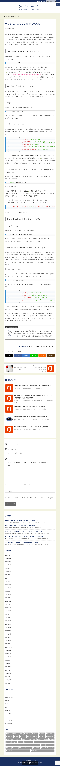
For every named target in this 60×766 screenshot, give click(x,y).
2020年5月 (8, 660)
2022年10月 (8, 604)
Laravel (39, 739)
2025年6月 (8, 561)
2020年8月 (8, 650)
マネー (7, 717)
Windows (7, 710)
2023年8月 (8, 588)
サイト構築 (8, 713)
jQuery (24, 739)
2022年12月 (8, 598)
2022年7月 (8, 607)
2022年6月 (8, 611)
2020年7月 (8, 653)
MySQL (7, 700)
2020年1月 (8, 673)
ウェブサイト (8, 491)
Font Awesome (50, 736)
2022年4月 (8, 617)
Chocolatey (27, 733)
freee (8, 739)
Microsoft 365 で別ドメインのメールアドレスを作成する (31, 427)
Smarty (30, 744)
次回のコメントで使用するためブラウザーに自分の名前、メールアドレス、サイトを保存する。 (31, 498)
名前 (6, 484)
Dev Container (50, 733)
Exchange (42, 736)
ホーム (7, 16)
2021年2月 (8, 637)
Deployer (42, 733)
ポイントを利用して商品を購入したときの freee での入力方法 (21, 542)
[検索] (55, 1)
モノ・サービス (9, 720)
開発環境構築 (15, 16)
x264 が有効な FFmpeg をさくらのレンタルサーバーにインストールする (24, 531)
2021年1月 (8, 640)
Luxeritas (46, 739)
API (8, 733)
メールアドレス (27, 484)
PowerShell (39, 346)
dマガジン (23, 736)
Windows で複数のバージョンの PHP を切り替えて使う (30, 416)
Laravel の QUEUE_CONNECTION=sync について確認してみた (22, 520)
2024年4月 (8, 578)
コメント (7, 465)
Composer (35, 733)
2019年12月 (8, 676)
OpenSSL (37, 742)
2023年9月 (8, 584)
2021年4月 (8, 630)
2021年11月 (8, 621)
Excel (6, 694)
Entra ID (35, 736)
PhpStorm (52, 742)
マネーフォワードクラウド (47, 747)
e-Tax (29, 736)
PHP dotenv (44, 742)
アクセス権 (36, 747)
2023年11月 (8, 581)
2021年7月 (8, 627)
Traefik (8, 747)
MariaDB (52, 739)
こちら (51, 69)
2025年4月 (8, 565)
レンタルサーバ (10, 750)
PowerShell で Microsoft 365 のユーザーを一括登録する (31, 406)
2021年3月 (8, 634)
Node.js (20, 742)
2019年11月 (8, 680)
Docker (16, 736)
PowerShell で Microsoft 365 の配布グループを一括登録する (32, 385)
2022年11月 (8, 601)
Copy (52, 63)
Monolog (9, 742)
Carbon (20, 733)
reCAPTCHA (17, 744)
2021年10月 (8, 624)
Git (12, 739)
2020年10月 (8, 647)
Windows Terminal (48, 346)
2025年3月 (8, 568)
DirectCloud (9, 736)
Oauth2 (31, 742)
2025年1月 (8, 571)
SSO (43, 744)
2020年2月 (8, 670)
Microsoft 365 (9, 697)
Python (7, 707)
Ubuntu (15, 747)
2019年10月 (8, 683)
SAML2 (24, 744)
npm (26, 742)
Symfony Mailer (50, 744)
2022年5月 (8, 614)
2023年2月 (8, 591)
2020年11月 (8, 644)
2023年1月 (8, 594)
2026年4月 (8, 558)
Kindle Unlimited (32, 739)
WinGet (21, 747)
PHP (6, 704)
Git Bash (32, 346)
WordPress (29, 747)
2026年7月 (8, 555)
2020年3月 (8, 667)
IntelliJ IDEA (18, 739)
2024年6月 (8, 575)
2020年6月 (8, 657)
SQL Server (37, 744)
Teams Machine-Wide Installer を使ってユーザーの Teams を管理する (24, 537)
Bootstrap (14, 733)
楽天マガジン (35, 750)
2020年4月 (8, 663)
